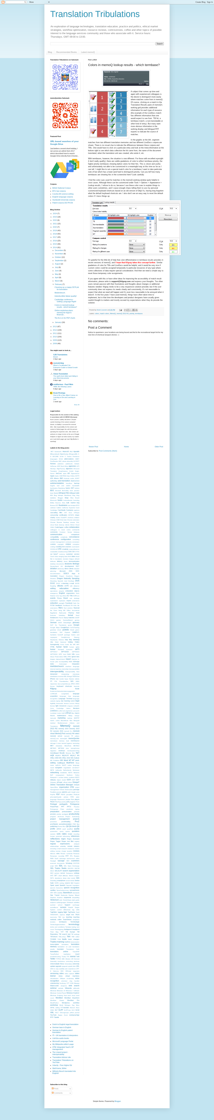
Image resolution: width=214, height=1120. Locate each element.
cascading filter (56, 512)
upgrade (58, 966)
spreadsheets (74, 890)
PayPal (52, 794)
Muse (77, 763)
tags (65, 912)
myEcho (58, 765)
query (61, 831)
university (75, 964)
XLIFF (60, 1010)
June (57, 271)
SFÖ (51, 875)
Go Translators (60, 625)
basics (68, 488)
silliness (65, 875)
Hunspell (61, 649)
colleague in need (57, 530)
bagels (52, 485)
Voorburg (63, 983)
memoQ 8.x (68, 731)
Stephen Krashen (56, 897)
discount (63, 571)
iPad (77, 676)
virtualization (54, 978)
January (58, 322)
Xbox (77, 1007)
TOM (59, 939)
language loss (65, 696)
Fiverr (55, 610)
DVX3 (58, 583)
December (59, 250)
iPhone (52, 679)
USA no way (54, 969)
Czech (52, 556)
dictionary (61, 568)
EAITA (77, 583)
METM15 (53, 748)
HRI (74, 644)
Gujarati (67, 632)
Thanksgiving (59, 929)
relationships (54, 846)
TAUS (77, 914)
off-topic (59, 782)
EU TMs (70, 596)
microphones (75, 748)
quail (64, 829)
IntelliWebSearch (57, 666)
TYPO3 (58, 959)
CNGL (52, 527)
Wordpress (66, 1003)
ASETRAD (62, 476)
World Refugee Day (67, 1005)
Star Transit (54, 895)
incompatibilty (63, 661)
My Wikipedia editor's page (63, 1044)
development (69, 566)
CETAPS (71, 515)
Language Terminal (65, 698)
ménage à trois (55, 743)
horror (62, 644)
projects (76, 819)
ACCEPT (76, 461)
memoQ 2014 (63, 728)
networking (54, 773)
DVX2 (52, 583)
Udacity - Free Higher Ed (62, 1065)
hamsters (53, 635)
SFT (55, 875)
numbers (72, 777)
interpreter (54, 674)
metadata (59, 746)
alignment (69, 468)
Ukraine (67, 959)
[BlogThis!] (128, 310)
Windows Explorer (73, 993)
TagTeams (71, 912)
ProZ (77, 821)
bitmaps (60, 495)
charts (58, 517)
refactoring (66, 836)
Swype (77, 907)
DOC (77, 571)
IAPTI (77, 649)
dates (73, 556)
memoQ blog (58, 363)
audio (72, 478)
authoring (53, 481)
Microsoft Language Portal (62, 1041)
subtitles (76, 902)
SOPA (57, 883)
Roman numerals (66, 853)
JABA (77, 681)
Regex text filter (68, 841)
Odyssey (53, 782)
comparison (75, 534)
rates (64, 834)
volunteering (54, 983)
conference (54, 539)
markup (69, 718)
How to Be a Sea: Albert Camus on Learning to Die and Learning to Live (65, 397)
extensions (75, 600)
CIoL (77, 522)
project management (60, 819)
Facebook (68, 603)
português (64, 804)
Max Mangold (74, 720)
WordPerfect (54, 1003)
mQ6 (52, 755)
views (61, 976)
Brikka (52, 503)
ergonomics (70, 593)
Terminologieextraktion (57, 924)
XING (52, 1010)
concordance (74, 537)
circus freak (54, 525)
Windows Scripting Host (58, 995)
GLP (51, 625)
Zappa (60, 1015)
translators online (59, 952)
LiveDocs (54, 711)
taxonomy (53, 917)
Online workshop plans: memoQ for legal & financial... (64, 312)
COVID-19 (53, 549)
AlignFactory (61, 468)
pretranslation (67, 811)
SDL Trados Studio (58, 868)
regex (63, 839)
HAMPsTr (75, 632)
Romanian (53, 856)
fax (78, 603)
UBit (63, 959)
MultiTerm (70, 763)
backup (76, 483)
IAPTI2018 (65, 652)
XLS (73, 1010)
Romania (76, 853)
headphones (65, 637)
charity (52, 517)
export (69, 600)
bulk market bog (72, 503)
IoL (65, 676)
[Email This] (125, 310)
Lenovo (72, 703)
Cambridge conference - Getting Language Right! (65, 301)
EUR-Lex (76, 596)
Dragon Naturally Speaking (68, 578)
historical (63, 642)
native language (73, 765)
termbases (139, 313)
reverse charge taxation (64, 851)
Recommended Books (66, 52)
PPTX (69, 807)
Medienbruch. (60, 293)
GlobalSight (67, 622)
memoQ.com (54, 738)
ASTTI (77, 476)
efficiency (76, 588)
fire (51, 610)
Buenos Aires (60, 503)
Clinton (72, 525)
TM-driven (54, 936)
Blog (50, 52)
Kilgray (53, 688)
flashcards (62, 613)
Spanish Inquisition (72, 885)
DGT (77, 566)
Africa (66, 466)
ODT (77, 780)
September (59, 261)
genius (77, 620)
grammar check (55, 630)
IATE (60, 654)
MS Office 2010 (64, 758)
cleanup (61, 525)
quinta (68, 831)
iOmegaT (70, 676)
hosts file (68, 644)
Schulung (69, 863)
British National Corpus (61, 188)
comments (54, 532)
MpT (77, 753)
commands (75, 530)
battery (77, 488)
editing (53, 588)
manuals (53, 718)
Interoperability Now (72, 671)
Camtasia (69, 510)
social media (70, 880)
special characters (56, 888)
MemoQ (113, 313)
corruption (76, 544)
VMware (62, 978)
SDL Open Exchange (71, 866)
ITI (51, 681)
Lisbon (68, 708)
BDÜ (52, 490)
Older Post (159, 447)
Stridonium (54, 900)
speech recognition (71, 888)
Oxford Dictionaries (66, 789)
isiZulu (77, 679)
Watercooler (54, 986)
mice (67, 748)
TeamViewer (67, 919)
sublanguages (61, 902)
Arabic (57, 476)
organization (64, 787)
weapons (64, 986)
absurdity (70, 461)
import (68, 659)
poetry (64, 802)
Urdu (74, 966)
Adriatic (76, 464)
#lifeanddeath (55, 454)
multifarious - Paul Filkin (63, 384)
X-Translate (65, 1007)
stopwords (67, 897)
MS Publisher (55, 760)
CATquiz (76, 512)
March (57, 281)
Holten (77, 642)
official (65, 782)
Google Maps (55, 627)
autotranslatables (57, 483)
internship (65, 669)
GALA (52, 620)
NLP (51, 775)
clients (67, 525)
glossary (76, 623)
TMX (68, 937)
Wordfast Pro (73, 1000)
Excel (65, 598)
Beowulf (58, 490)
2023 (55, 217)
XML (52, 1012)
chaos (77, 515)
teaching (69, 917)
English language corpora (62, 197)
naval (52, 767)
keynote (76, 686)
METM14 (76, 746)
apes (64, 473)
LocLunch (76, 711)
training (60, 942)
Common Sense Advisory (69, 532)
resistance (71, 848)
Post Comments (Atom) (108, 451)
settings (76, 873)
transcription (54, 944)
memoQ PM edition (72, 733)
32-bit (61, 456)
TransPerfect (54, 954)
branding (76, 500)
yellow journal (74, 1012)
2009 (55, 340)
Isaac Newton (69, 679)
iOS (74, 676)
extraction (54, 603)
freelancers (54, 617)
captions (76, 510)
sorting (62, 883)
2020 (55, 227)
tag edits (75, 910)
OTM (72, 787)
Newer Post (93, 447)
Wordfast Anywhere (71, 998)
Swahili (70, 907)
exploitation (54, 600)
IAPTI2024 (54, 654)
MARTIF (76, 718)
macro (77, 713)
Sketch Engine (74, 875)
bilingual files (64, 493)
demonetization (74, 561)
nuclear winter (63, 777)
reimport (76, 844)
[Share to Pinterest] (136, 310)
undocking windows (72, 961)
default (77, 559)
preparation (54, 812)
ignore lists (75, 656)
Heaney (76, 637)
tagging (60, 912)
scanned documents (57, 863)
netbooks (58, 770)
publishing (53, 826)
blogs (67, 498)
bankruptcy (54, 488)
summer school (56, 905)
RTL (71, 856)
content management (57, 542)
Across (53, 464)
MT (70, 760)
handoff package (64, 635)
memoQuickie (73, 738)
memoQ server (56, 736)
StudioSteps (67, 900)
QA (67, 826)
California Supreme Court (70, 507)
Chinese (53, 520)
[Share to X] (130, 310)
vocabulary (70, 978)
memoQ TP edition (71, 736)
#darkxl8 (66, 451)
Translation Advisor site (61, 1057)
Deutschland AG (56, 566)
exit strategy (74, 598)
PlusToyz (58, 802)
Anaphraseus (63, 471)
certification (63, 515)
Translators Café (72, 949)
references (75, 836)
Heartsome (54, 640)
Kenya (52, 686)
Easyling (53, 586)
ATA (51, 478)
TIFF (62, 932)
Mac (72, 713)
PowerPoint (54, 807)
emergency (54, 593)
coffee (66, 527)
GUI (61, 632)
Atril (61, 478)
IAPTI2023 (75, 652)
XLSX (77, 1010)
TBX (59, 917)
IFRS (69, 656)
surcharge (76, 905)
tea (63, 917)
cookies (53, 544)
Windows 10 (61, 990)
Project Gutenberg (72, 816)
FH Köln (74, 605)
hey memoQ (74, 640)
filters (61, 608)
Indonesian (63, 664)
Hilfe (51, 642)
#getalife (76, 451)
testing (74, 927)
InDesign (76, 661)
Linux (52, 708)
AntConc (59, 473)
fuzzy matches (69, 617)
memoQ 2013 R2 (123, 313)
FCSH (52, 605)
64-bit (61, 459)
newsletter (63, 772)
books (60, 500)
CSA (69, 551)
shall (60, 875)
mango (77, 715)
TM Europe (70, 932)
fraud (77, 615)
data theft (67, 556)
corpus (68, 544)
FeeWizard (66, 605)
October (58, 257)
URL (77, 966)
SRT (51, 893)
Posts (56, 1089)
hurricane (69, 649)
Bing (55, 495)
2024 (55, 214)
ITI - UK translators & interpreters (65, 1035)
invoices (61, 676)
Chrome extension (73, 520)
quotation (75, 831)
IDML (65, 656)
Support (67, 905)
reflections (55, 839)
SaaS (56, 858)
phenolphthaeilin (55, 797)
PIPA (72, 797)
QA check (72, 826)
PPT (62, 807)
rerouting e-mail (55, 848)
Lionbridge (60, 708)
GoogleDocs (65, 627)
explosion (62, 600)
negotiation (67, 767)
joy (69, 684)
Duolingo (71, 581)
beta (51, 493)
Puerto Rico (62, 826)
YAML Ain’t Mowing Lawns (62, 387)
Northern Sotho (73, 775)
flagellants (53, 613)
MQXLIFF (65, 755)
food (77, 613)
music (52, 765)
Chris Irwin (63, 520)
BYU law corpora (59, 191)
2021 (55, 224)
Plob (72, 799)
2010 (55, 337)
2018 (55, 234)
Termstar (68, 927)
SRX (55, 893)
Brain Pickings (59, 393)
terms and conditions (57, 927)
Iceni (64, 654)
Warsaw (76, 983)
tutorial (73, 956)
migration (53, 751)
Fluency (71, 613)
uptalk (70, 966)
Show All (76, 404)
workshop (54, 1005)
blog (73, 495)
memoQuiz (53, 741)
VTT (68, 983)
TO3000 (53, 939)
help (66, 640)
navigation (58, 767)
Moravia (68, 753)
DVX (77, 581)
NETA (52, 770)
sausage (61, 861)
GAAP (77, 617)
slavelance (58, 878)
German (53, 623)
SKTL (52, 878)
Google (76, 625)
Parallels (53, 792)
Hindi (56, 642)
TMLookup (62, 936)
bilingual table (74, 493)
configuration (66, 539)
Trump (64, 956)
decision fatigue (68, 559)
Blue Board (74, 498)
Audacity (66, 478)
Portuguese (74, 804)
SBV (67, 861)
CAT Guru (68, 512)
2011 (55, 333)
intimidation (54, 676)
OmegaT (75, 782)
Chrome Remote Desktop (59, 522)
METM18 (61, 748)
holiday (70, 642)
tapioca (62, 914)
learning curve (69, 701)
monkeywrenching (73, 751)
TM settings (75, 934)
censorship (54, 515)
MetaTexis (67, 746)
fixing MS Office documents (69, 610)
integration (75, 664)
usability (61, 969)
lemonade (59, 703)
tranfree (67, 942)
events (52, 598)
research (64, 848)
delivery (59, 561)
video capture (69, 973)
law (62, 701)
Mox (73, 753)
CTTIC (77, 551)
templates (76, 919)
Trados (53, 942)
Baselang (61, 488)
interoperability (57, 671)
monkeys (62, 751)
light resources (61, 706)
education (64, 588)
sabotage (62, 858)
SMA (77, 878)
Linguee (70, 706)
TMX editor (75, 936)
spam (57, 885)
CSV (73, 551)
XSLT (57, 1012)
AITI (78, 466)
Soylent (76, 883)
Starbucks (64, 895)
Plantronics (61, 799)
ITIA (55, 681)
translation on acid (64, 947)
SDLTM (77, 868)
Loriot (59, 713)
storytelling (75, 897)
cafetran (53, 507)
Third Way (54, 932)
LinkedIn (76, 706)
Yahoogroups (64, 1012)
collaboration (74, 527)
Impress (74, 659)
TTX (68, 956)
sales (77, 858)
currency (62, 554)
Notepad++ (54, 777)
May (57, 274)
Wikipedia (68, 988)
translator (60, 949)
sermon (56, 873)
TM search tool (64, 934)
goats (70, 625)
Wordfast (59, 998)
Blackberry (67, 495)
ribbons (52, 853)
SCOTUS (76, 863)
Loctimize (53, 713)
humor (52, 649)
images (52, 659)
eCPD (66, 586)
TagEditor (53, 912)
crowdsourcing (62, 551)
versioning (54, 973)
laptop (58, 701)
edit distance (74, 586)
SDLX (52, 871)
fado (74, 603)
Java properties (63, 684)
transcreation (75, 942)
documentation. (55, 573)
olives (70, 782)
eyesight (61, 603)
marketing (62, 718)
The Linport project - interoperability (60, 1053)
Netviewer (76, 770)
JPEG (73, 684)
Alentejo (53, 468)
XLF (56, 1010)
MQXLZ (73, 755)
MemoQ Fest (60, 733)
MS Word (64, 760)
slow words (71, 878)
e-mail (72, 583)
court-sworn (75, 547)
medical (52, 723)
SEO (51, 873)
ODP (73, 780)
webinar (53, 988)
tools (64, 939)
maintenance (61, 715)
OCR (69, 780)
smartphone (61, 880)
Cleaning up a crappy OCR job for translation (67, 288)
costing (52, 547)
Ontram (76, 785)
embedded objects (72, 591)
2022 (55, 220)
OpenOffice (54, 787)
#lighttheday (64, 454)
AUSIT (77, 478)
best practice (74, 490)
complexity (63, 537)
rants (59, 834)
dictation (53, 569)
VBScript (68, 971)
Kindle (77, 689)
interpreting (65, 674)
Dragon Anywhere (65, 576)
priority (132, 313)
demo (66, 561)
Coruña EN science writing (63, 194)
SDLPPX (71, 868)
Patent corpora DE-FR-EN (62, 203)
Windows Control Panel (58, 993)
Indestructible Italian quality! (66, 296)
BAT (72, 488)
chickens (70, 517)
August (58, 264)
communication (56, 534)
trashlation (67, 954)
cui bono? (54, 554)
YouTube (53, 1015)
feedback (58, 605)
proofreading (65, 821)
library (77, 703)
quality (76, 829)
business (63, 505)
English (62, 593)
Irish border (60, 679)
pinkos (66, 797)
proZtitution (54, 824)
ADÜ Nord (60, 466)
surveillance (54, 907)
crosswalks (53, 551)
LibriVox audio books (60, 1038)
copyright (61, 544)
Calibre (58, 507)
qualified (70, 829)
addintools (69, 464)
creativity (65, 549)
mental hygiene (66, 743)
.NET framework (55, 451)
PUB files (76, 824)
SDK (56, 866)
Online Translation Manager (61, 785)
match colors (104, 313)
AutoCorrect (75, 481)
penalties (69, 794)
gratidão (65, 630)
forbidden (62, 615)
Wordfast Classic (57, 1000)
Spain (52, 885)
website (60, 988)
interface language (72, 666)
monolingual (54, 753)
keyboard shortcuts (64, 686)
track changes (73, 939)
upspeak (65, 966)
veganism (76, 971)
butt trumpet (72, 505)
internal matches (55, 669)
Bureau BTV (54, 505)
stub (60, 900)
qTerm (59, 829)
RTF (67, 856)
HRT (77, 644)
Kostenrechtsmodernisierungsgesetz (62, 691)
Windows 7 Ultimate (72, 990)
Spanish (62, 885)
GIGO (60, 622)
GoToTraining (74, 627)
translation (65, 944)
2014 (55, 247)
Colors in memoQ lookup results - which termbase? (66, 306)
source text (69, 883)
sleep (65, 878)
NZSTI (77, 777)
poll (67, 802)
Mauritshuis (64, 720)
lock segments (67, 711)
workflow (76, 1003)
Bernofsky (65, 490)
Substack (70, 902)
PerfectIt (76, 794)
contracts (68, 542)
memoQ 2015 (58, 731)
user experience (70, 969)
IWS (71, 681)
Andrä (71, 471)
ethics (64, 596)
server (62, 873)
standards (76, 893)
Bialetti (56, 493)
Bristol (55, 357)
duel (65, 581)
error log (59, 596)
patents (64, 792)
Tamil (77, 912)
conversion (75, 542)
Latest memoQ (88, 52)
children (76, 517)
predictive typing (73, 809)
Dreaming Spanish (56, 581)
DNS (70, 571)
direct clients (69, 568)
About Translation (60, 374)
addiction (61, 464)
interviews (76, 674)
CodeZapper (59, 527)
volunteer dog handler (70, 981)
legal (77, 701)
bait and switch (63, 485)
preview (53, 814)
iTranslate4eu (63, 681)
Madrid (52, 715)
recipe (70, 834)
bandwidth (75, 485)
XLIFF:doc (67, 1010)
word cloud (71, 995)
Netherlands (67, 770)
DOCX (66, 573)
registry (77, 841)
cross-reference (74, 549)
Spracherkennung (62, 890)
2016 (55, 241)
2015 (55, 244)
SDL (61, 866)
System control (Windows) (60, 910)
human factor (62, 647)
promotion (53, 821)
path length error (73, 792)
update (52, 966)
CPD (59, 549)
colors (97, 313)
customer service (72, 554)
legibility (52, 703)
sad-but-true (71, 858)
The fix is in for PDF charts (65, 318)
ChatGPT (64, 517)
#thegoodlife (73, 454)
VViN (71, 983)
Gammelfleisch (68, 620)
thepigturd (75, 929)
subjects (53, 902)
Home (126, 447)
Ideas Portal (54, 656)
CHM (57, 520)
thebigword (68, 929)
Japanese (53, 684)
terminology (74, 924)
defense (53, 561)
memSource (75, 741)
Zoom (66, 1015)
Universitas (68, 964)
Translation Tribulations (95, 14)
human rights (74, 647)
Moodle (62, 753)
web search (74, 986)
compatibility (54, 537)
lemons (66, 703)
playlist (68, 799)
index (52, 664)
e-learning (64, 583)
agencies (72, 466)
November (59, 254)
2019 (55, 231)
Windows (53, 990)
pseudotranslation (65, 824)
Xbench (72, 1007)
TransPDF (76, 951)
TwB (77, 956)
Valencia (56, 971)
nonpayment (60, 775)
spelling (52, 890)
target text (70, 914)
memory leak (64, 741)
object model (61, 780)
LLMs (60, 711)
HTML (52, 647)
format (70, 615)
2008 (55, 344)
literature (76, 708)
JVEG (77, 684)
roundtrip (61, 856)
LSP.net (68, 713)
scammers (75, 861)
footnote (53, 615)
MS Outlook (75, 758)
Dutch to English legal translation (65, 1024)
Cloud (77, 525)
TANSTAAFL (54, 914)
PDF (58, 794)
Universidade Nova (57, 964)
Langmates (65, 693)
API (68, 473)
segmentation (74, 871)
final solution (68, 608)
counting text (60, 547)
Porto (77, 802)
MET (52, 746)
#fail (71, 451)
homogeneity (54, 644)
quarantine (54, 831)
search (65, 871)
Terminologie (74, 922)
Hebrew (61, 640)
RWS (52, 858)
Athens (56, 478)
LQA (62, 713)
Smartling (53, 880)
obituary (53, 780)
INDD (70, 661)
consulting (75, 539)
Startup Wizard (74, 895)
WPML (52, 1007)
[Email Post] (120, 310)
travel (77, 954)
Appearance (75, 473)
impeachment (60, 659)
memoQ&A (63, 738)
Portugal (53, 804)
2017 (55, 237)
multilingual (61, 763)
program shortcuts (57, 816)
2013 (55, 327)
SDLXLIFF (58, 871)
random (52, 834)
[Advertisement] (126, 421)
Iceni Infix (71, 654)
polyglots (72, 802)
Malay (70, 715)
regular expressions (60, 844)
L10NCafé (53, 693)
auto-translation (64, 481)
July (57, 267)
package (76, 789)
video (61, 973)
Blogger (60, 498)
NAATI (64, 765)
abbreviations (69, 459)
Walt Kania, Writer (59, 1068)
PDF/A (63, 794)
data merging (59, 556)
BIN (51, 495)
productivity (74, 814)
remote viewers (73, 846)
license (52, 706)
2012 (55, 330)
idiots (61, 656)
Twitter (52, 959)
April (57, 278)
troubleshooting (55, 956)
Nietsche (76, 772)
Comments (58, 1093)
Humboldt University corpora (63, 200)
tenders (52, 922)
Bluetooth (53, 500)
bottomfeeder (67, 500)
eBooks (60, 586)
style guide (75, 900)
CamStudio (62, 510)
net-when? (75, 767)
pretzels (76, 811)
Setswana (69, 873)
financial (76, 608)
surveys (63, 907)
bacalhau (69, 483)
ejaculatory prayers (57, 591)
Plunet (52, 802)
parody (58, 792)
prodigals (65, 814)
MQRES (58, 755)
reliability (63, 846)
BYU (77, 505)
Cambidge (53, 510)
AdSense (53, 466)
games (58, 620)
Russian (76, 856)
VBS (61, 971)
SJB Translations (60, 355)
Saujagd (53, 861)
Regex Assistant (73, 839)
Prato (62, 809)
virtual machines (72, 976)
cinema (72, 522)
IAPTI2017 (54, 652)
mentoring (76, 743)
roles (58, 853)
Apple (52, 476)
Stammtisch (67, 893)
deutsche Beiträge (72, 564)
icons (77, 654)
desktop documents (57, 564)
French (61, 617)
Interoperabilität (74, 669)
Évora (59, 598)
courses (68, 547)
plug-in (77, 799)
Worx (77, 1005)
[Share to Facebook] (133, 310)
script (52, 866)
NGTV (70, 772)
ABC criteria (62, 461)
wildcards (76, 988)
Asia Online (71, 476)
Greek (72, 630)
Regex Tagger (55, 841)
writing (57, 1007)
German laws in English (61, 1027)
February (58, 284)
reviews (76, 851)
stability (59, 893)
